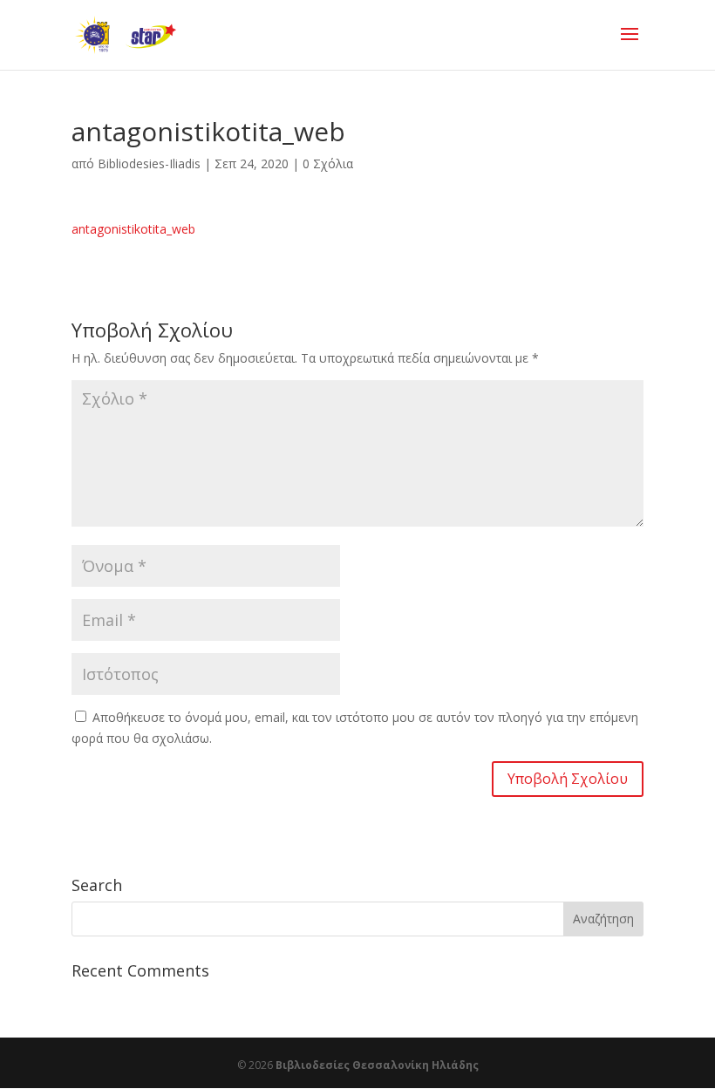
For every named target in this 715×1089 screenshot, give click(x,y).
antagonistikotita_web (133, 229)
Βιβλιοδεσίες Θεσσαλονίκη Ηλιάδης (377, 1065)
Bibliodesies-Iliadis (149, 163)
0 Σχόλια (328, 163)
